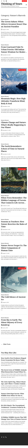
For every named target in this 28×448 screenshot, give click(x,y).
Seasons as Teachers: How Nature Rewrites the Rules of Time (14, 224)
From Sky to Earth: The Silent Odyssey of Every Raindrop (11, 322)
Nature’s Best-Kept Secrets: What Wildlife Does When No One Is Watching (12, 395)
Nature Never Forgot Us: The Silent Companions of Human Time (14, 248)
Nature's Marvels (5, 19)
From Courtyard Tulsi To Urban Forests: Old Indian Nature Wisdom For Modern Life (13, 51)
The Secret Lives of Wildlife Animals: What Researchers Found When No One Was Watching (14, 372)
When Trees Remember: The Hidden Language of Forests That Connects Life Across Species (14, 201)
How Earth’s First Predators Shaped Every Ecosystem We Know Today (13, 359)
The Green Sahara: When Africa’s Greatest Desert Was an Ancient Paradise (14, 24)
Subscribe (24, 1)
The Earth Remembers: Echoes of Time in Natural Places (12, 148)
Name (4, 226)
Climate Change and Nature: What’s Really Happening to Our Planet (13, 125)
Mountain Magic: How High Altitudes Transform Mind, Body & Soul (13, 101)
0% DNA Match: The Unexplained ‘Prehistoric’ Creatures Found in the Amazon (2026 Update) (13, 407)
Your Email (5, 233)
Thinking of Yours (11, 4)
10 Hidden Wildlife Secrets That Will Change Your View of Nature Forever (14, 418)
